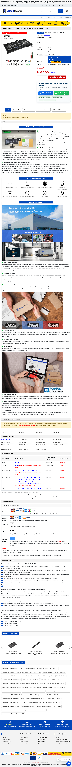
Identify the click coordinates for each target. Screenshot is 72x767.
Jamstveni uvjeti (6, 739)
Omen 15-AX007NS (23, 442)
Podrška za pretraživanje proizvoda (26, 425)
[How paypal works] (36, 758)
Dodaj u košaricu (58, 77)
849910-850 (39, 432)
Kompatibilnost (28, 110)
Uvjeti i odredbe (6, 743)
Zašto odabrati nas (24, 743)
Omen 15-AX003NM (57, 440)
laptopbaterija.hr (35, 762)
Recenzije (16, 110)
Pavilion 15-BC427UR (23, 449)
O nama (51, 5)
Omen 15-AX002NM (40, 440)
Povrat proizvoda (24, 741)
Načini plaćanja (41, 741)
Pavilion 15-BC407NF (58, 447)
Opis (8, 110)
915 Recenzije (47, 35)
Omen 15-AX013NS (40, 442)
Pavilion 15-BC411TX (6, 449)
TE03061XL (4, 430)
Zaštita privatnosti (7, 741)
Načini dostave (41, 739)
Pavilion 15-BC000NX (23, 444)
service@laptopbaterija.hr (61, 743)
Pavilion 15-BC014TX (6, 447)
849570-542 (39, 430)
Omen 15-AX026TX (5, 444)
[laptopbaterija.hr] (13, 12)
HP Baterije (50, 17)
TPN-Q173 (3, 432)
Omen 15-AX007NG (5, 442)
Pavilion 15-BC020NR (23, 447)
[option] (18, 47)
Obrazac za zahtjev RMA (61, 739)
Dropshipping (41, 743)
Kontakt (56, 5)
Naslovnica (43, 17)
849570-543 (22, 432)
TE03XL (20, 430)
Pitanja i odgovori (58, 110)
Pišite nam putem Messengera (47, 93)
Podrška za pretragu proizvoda (63, 741)
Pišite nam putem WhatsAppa (62, 93)
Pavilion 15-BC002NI (40, 444)
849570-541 (56, 432)
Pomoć (45, 5)
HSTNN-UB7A (56, 430)
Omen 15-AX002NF (23, 440)
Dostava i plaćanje (43, 110)
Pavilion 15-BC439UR (41, 449)
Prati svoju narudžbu (65, 5)
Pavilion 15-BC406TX (41, 447)
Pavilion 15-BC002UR (58, 444)
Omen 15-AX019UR (57, 442)
